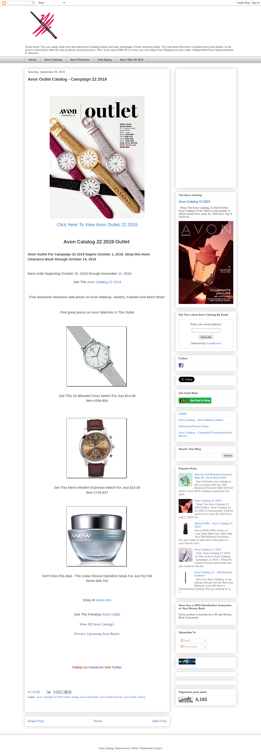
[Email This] (55, 692)
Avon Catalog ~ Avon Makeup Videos (201, 419)
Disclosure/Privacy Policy (194, 426)
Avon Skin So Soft (131, 59)
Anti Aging (105, 59)
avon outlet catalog (134, 697)
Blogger (158, 748)
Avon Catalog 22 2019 (104, 282)
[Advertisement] (206, 127)
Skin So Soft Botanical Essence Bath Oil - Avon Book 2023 (213, 476)
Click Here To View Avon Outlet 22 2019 (97, 224)
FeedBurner (214, 343)
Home (32, 59)
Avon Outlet (111, 614)
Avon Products (80, 59)
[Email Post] (48, 691)
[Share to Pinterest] (70, 692)
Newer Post (36, 721)
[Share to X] (62, 692)
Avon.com (103, 600)
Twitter (117, 667)
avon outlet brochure (111, 697)
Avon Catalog (53, 59)
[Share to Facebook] (66, 692)
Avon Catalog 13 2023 (194, 201)
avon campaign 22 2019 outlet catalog (57, 697)
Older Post (159, 721)
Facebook (96, 667)
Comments (190, 646)
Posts (187, 640)
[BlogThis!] (59, 692)
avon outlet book (89, 697)
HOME (183, 413)
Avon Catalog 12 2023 (208, 549)
